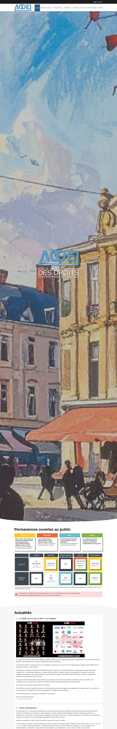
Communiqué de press (25, 699)
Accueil (37, 7)
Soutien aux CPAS (78, 7)
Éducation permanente (90, 7)
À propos (43, 7)
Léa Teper (19, 725)
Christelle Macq (94, 723)
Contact (100, 7)
